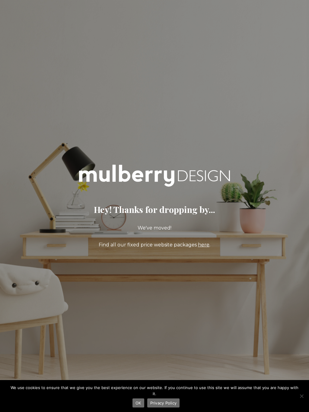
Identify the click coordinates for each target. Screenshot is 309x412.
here (203, 245)
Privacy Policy (163, 403)
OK (138, 403)
